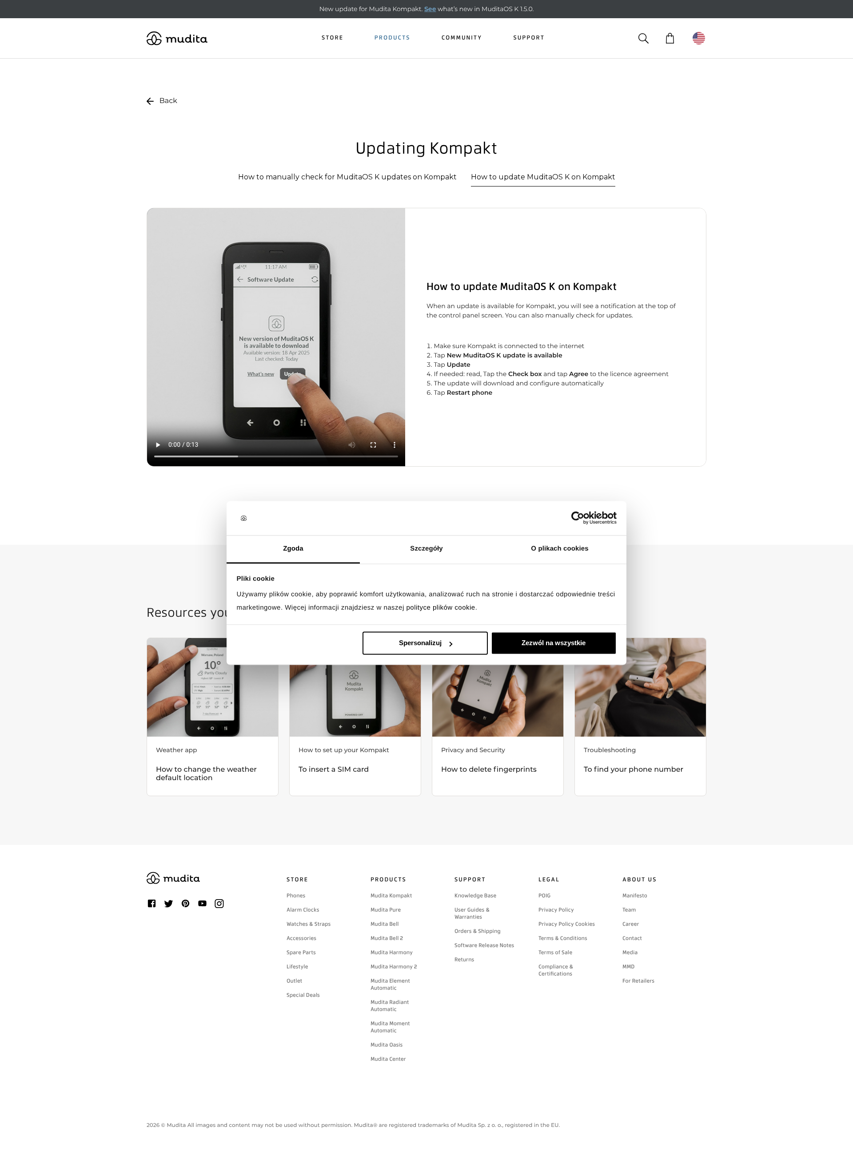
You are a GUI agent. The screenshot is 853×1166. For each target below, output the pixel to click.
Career (630, 924)
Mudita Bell (385, 924)
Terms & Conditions (562, 938)
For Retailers (638, 981)
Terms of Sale (555, 952)
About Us (639, 879)
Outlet (294, 981)
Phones (296, 895)
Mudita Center (388, 1059)
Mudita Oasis (387, 1045)
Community (462, 38)
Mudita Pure (386, 910)
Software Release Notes (484, 945)
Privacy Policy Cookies (566, 924)
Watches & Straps (309, 924)
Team (629, 910)
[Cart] (670, 38)
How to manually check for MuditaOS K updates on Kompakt (347, 177)
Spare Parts (301, 952)
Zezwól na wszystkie (554, 643)
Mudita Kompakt (391, 895)
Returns (464, 959)
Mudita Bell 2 (387, 938)
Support (529, 38)
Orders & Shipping (477, 931)
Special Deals (303, 995)
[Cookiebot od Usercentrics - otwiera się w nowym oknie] (578, 518)
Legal (549, 879)
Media (630, 952)
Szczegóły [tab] (426, 548)
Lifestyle (297, 967)
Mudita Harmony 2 (394, 967)
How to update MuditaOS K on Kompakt (543, 177)
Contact (632, 938)
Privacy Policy (556, 910)
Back (168, 101)
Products (393, 38)
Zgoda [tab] (293, 548)
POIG (544, 895)
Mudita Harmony (392, 952)
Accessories (301, 938)
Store (332, 38)
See (430, 9)
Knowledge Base (475, 895)
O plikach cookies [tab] (559, 548)
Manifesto (634, 895)
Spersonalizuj (420, 643)
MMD (628, 967)
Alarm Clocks (303, 910)
